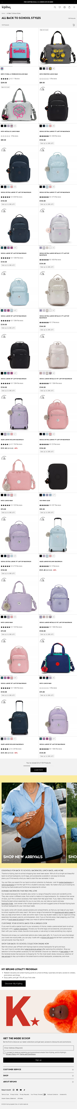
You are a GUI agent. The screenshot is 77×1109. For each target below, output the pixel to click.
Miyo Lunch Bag (7, 500)
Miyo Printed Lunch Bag (49, 74)
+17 (54, 495)
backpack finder (7, 904)
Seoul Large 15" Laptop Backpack (13, 253)
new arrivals (6, 956)
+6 (53, 68)
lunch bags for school (16, 920)
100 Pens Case (45, 500)
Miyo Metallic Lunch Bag (10, 131)
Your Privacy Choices (36, 1094)
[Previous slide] (2, 2)
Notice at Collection (52, 1094)
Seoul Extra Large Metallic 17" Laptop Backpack (54, 254)
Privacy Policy (11, 1054)
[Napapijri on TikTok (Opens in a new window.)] (24, 1090)
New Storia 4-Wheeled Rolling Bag (14, 74)
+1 (15, 434)
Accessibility (63, 1094)
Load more (38, 770)
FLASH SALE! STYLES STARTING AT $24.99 (38, 2)
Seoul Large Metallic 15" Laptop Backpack (56, 379)
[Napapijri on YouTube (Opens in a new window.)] (21, 1090)
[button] (2, 68)
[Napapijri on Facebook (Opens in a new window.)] (17, 1090)
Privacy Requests (24, 1094)
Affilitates (20, 1098)
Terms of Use (5, 1094)
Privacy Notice (14, 1094)
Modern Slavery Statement (9, 1098)
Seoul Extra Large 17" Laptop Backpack (55, 131)
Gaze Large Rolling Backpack (12, 439)
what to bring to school (33, 949)
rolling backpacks (8, 885)
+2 (53, 247)
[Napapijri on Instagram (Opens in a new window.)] (14, 1090)
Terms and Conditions (28, 1054)
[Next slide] (74, 2)
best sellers (64, 952)
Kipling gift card (47, 938)
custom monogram (21, 929)
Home (3, 13)
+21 (15, 247)
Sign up (38, 1060)
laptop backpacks (65, 882)
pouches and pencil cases (64, 912)
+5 (53, 126)
